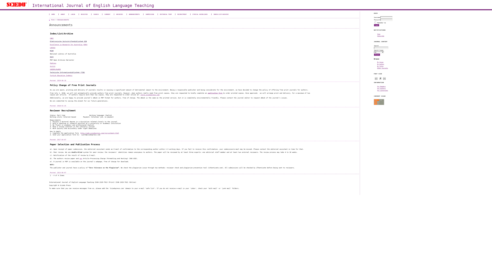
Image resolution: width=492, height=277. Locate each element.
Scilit (52, 66)
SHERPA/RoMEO (55, 69)
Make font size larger (384, 78)
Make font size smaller (376, 78)
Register (84, 14)
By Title (380, 66)
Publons (53, 63)
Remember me (381, 22)
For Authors (381, 88)
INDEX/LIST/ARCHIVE (221, 14)
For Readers (381, 86)
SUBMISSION (150, 14)
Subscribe (380, 36)
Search (96, 14)
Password (377, 20)
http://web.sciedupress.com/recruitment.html (99, 133)
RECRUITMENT (182, 14)
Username (377, 17)
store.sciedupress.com (150, 95)
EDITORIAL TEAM (166, 14)
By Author (380, 64)
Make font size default (380, 78)
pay (81, 158)
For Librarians (382, 90)
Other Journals (382, 68)
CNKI (52, 38)
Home (53, 14)
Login (73, 14)
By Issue (380, 62)
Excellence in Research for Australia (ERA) (69, 45)
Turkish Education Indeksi (61, 75)
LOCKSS (52, 48)
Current (107, 14)
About (63, 14)
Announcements (134, 14)
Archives (119, 14)
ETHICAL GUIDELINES (200, 14)
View (378, 34)
